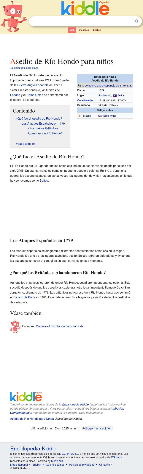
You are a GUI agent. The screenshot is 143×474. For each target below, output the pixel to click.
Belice (121, 95)
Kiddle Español (19, 464)
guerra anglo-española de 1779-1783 (110, 85)
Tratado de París (24, 297)
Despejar (129, 21)
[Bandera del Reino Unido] (100, 115)
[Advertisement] (71, 44)
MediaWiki (57, 461)
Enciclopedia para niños (24, 67)
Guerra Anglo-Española (33, 85)
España (87, 115)
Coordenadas (85, 100)
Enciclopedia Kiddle (75, 404)
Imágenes (84, 30)
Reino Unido (109, 115)
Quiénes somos (55, 464)
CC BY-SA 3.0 (70, 453)
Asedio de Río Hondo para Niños (32, 418)
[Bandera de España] (80, 115)
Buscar (136, 21)
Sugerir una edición (99, 428)
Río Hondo (104, 95)
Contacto (104, 464)
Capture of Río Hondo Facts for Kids (59, 326)
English (97, 30)
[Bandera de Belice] (115, 95)
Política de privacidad (81, 464)
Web (72, 30)
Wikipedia (117, 457)
